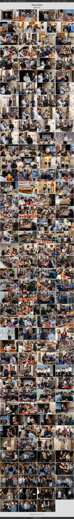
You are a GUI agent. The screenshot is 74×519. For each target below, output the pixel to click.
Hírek (14, 1)
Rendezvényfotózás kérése (20, 1)
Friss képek (9, 1)
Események (65, 1)
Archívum (59, 1)
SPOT (5, 1)
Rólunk (53, 1)
